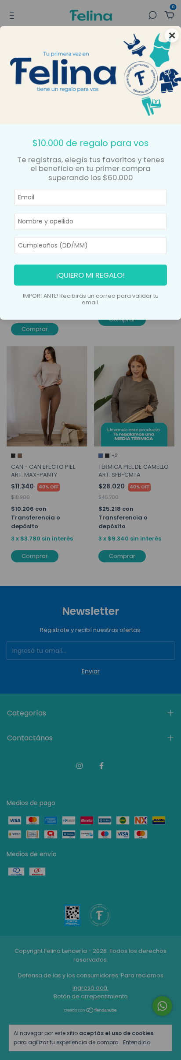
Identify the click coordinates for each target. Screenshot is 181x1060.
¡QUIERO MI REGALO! (90, 275)
